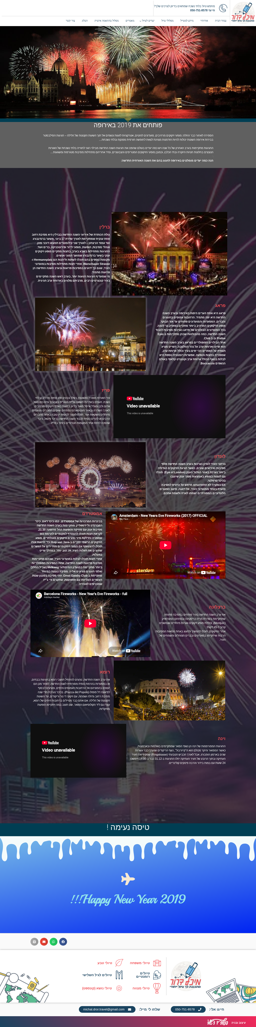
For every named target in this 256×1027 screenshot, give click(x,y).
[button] (63, 942)
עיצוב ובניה (238, 1022)
